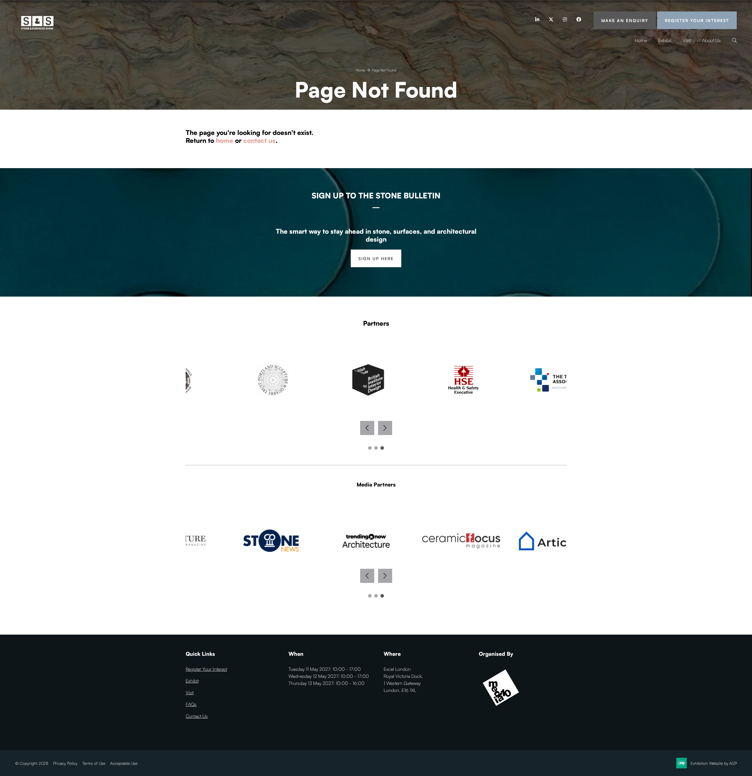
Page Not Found (384, 70)
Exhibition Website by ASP (714, 763)
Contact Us (197, 716)
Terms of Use (93, 763)
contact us (259, 140)
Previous (367, 428)
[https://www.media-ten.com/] (501, 708)
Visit (687, 40)
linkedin (537, 19)
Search (734, 40)
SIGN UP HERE (376, 258)
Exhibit (664, 40)
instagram (564, 19)
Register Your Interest (697, 20)
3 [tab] (382, 448)
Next (385, 428)
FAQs (191, 704)
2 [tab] (376, 448)
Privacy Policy (65, 763)
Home (641, 40)
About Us (711, 40)
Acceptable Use (123, 763)
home (224, 140)
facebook (578, 19)
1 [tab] (370, 448)
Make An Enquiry (624, 20)
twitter (551, 19)
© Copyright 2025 (31, 763)
